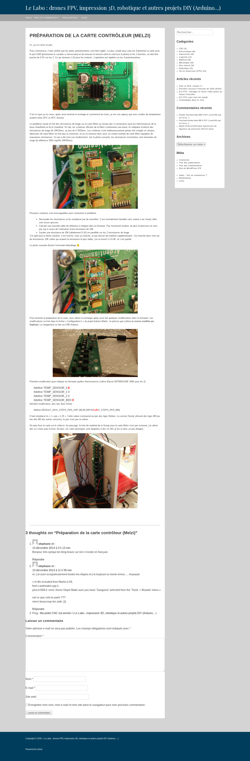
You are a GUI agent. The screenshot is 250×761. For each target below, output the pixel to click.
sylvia (39, 749)
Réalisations (70, 18)
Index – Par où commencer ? (42, 18)
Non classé (184, 65)
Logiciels (183, 57)
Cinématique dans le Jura (191, 100)
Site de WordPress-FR (190, 168)
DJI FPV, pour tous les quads (193, 97)
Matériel (183, 60)
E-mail (30, 687)
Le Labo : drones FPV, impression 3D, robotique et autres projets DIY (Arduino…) (123, 7)
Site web (31, 696)
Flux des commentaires (190, 165)
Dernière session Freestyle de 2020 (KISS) (200, 89)
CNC (181, 49)
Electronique (185, 51)
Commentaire (35, 635)
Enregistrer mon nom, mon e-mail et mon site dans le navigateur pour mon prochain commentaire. (86, 704)
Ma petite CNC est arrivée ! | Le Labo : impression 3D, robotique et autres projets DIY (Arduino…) (98, 613)
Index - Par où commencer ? (193, 175)
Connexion (184, 160)
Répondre (38, 559)
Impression (184, 54)
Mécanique (184, 63)
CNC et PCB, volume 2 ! (191, 86)
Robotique (184, 68)
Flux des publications (189, 163)
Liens (84, 18)
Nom (29, 679)
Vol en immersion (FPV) (190, 71)
